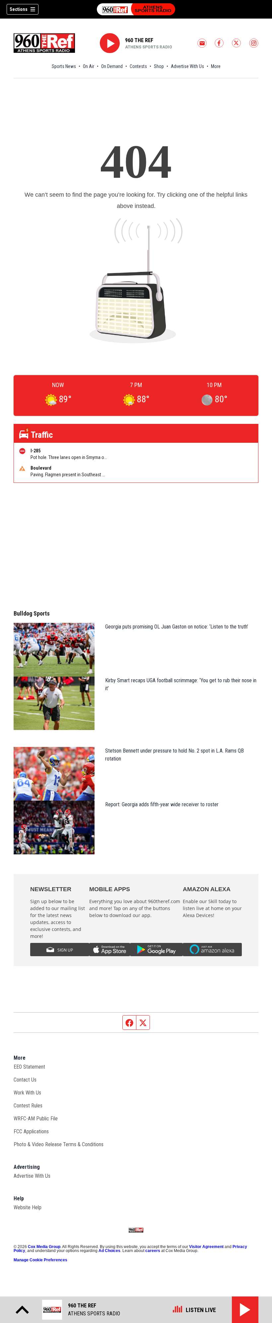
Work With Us (27, 1093)
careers (152, 1250)
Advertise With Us (187, 66)
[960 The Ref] (136, 9)
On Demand (112, 66)
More (216, 66)
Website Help (27, 1207)
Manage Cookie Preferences (40, 1260)
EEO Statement (29, 1067)
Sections (19, 9)
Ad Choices (109, 1250)
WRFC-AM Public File (36, 1118)
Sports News (64, 66)
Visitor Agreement (206, 1246)
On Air (88, 66)
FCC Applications (31, 1131)
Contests (138, 66)
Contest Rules (28, 1105)
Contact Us (25, 1080)
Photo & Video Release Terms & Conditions (58, 1144)
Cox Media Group (44, 1246)
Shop (159, 66)
